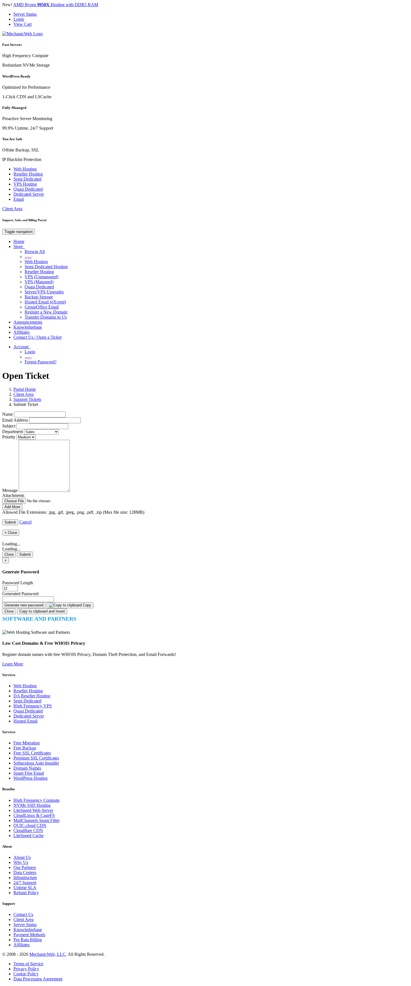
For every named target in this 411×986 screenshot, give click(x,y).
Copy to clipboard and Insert (42, 611)
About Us (22, 857)
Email (18, 199)
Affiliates (21, 332)
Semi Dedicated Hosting (46, 266)
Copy (86, 605)
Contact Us (23, 914)
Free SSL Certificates (32, 753)
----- (28, 256)
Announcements (27, 322)
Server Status (25, 14)
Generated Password (20, 593)
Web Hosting (25, 169)
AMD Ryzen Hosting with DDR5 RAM (55, 4)
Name (7, 414)
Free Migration (26, 742)
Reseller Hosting (28, 174)
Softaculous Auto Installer (36, 763)
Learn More (12, 664)
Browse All (35, 251)
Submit (25, 554)
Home (18, 241)
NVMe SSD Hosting (32, 805)
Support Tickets (27, 399)
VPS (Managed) (39, 281)
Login (18, 19)
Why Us (20, 862)
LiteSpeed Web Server (33, 810)
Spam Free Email (28, 773)
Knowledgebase (27, 327)
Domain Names (27, 768)
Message (10, 490)
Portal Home (24, 389)
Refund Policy (26, 892)
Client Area (12, 208)
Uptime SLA (24, 887)
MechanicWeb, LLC (47, 954)
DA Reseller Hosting (31, 695)
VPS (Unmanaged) (41, 276)
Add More (12, 507)
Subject (8, 426)
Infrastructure (25, 877)
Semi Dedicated (27, 179)
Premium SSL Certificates (36, 758)
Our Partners (24, 867)
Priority (8, 436)
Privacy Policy (26, 968)
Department (12, 431)
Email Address (15, 420)
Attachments (13, 495)
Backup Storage (39, 297)
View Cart (22, 24)
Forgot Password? (40, 361)
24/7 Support (24, 882)
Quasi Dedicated (28, 189)
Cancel (25, 522)
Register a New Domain (46, 312)
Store (19, 246)
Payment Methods (29, 934)
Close (9, 554)
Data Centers (24, 872)
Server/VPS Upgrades (44, 291)
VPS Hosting (25, 184)
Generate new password (23, 605)
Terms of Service (28, 963)
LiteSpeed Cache (28, 835)
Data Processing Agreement (37, 978)
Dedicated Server (28, 194)
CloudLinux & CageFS (34, 815)
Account (22, 346)
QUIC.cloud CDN (29, 825)
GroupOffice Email (42, 307)
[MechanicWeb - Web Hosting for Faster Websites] (22, 33)
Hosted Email (25, 721)
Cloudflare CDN (28, 830)
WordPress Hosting (30, 778)
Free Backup (24, 748)
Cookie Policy (26, 973)
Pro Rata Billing (27, 939)
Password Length (17, 582)
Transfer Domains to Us (46, 317)
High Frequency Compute (36, 800)
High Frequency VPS (32, 706)
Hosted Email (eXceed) (45, 302)
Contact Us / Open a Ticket (37, 337)
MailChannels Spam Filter (36, 820)
